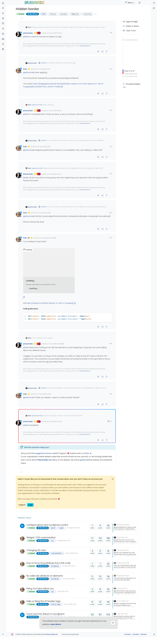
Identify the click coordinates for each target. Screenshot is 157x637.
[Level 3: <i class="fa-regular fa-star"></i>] (29, 69)
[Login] (154, 3)
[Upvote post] (102, 51)
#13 (110, 213)
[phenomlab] (115, 524)
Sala (29, 27)
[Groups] (3, 39)
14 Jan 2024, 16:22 (47, 238)
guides (82, 460)
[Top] (3, 23)
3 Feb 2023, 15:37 (121, 588)
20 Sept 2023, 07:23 (63, 541)
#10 (110, 110)
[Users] (3, 34)
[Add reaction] (98, 51)
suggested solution (43, 453)
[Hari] (22, 526)
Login (30, 505)
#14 (110, 238)
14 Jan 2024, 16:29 (55, 344)
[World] (3, 49)
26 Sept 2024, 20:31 (73, 528)
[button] (3, 8)
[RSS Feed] (96, 14)
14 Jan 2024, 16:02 (55, 33)
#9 (111, 69)
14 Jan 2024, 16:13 (55, 111)
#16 (110, 394)
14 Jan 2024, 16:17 (55, 174)
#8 (111, 33)
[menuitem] (154, 3)
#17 (110, 421)
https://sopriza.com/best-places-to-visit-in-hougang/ (50, 303)
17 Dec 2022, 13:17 (122, 614)
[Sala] (22, 538)
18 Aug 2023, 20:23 (71, 553)
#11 (111, 146)
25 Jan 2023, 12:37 (122, 601)
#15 (110, 343)
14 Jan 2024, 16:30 (44, 394)
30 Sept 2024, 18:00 (122, 525)
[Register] (154, 8)
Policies (143, 634)
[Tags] (3, 29)
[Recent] (3, 13)
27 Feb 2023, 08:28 (122, 576)
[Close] (112, 479)
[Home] (3, 3)
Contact (127, 634)
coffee (86, 453)
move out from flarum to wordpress (45, 614)
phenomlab (28, 33)
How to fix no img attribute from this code (48, 563)
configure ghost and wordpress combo (47, 524)
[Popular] (3, 18)
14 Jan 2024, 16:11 (44, 69)
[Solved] (3, 44)
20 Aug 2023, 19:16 (122, 550)
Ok (113, 623)
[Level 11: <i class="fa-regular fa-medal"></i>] (35, 33)
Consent (135, 634)
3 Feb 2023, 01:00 (63, 591)
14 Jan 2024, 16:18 (44, 213)
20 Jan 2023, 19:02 (70, 604)
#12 (110, 174)
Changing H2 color (36, 550)
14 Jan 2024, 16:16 (44, 146)
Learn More (55, 624)
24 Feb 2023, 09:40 (68, 579)
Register (22, 505)
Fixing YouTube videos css (40, 588)
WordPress (33, 14)
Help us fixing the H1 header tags (43, 601)
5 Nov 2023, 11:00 (122, 537)
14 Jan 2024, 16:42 (55, 421)
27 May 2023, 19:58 (122, 563)
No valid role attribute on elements (44, 575)
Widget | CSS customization (41, 537)
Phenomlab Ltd (85, 46)
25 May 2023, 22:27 (68, 566)
